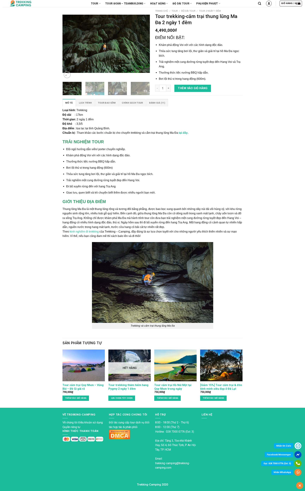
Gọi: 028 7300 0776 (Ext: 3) (277, 463)
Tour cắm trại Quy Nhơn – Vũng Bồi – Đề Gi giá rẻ (83, 386)
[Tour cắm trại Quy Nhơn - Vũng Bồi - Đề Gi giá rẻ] (83, 365)
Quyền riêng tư (71, 427)
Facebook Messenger (279, 454)
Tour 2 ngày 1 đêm (210, 10)
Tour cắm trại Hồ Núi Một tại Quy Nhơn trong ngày (172, 386)
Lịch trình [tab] (85, 102)
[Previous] (68, 43)
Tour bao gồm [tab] (107, 102)
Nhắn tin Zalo (283, 445)
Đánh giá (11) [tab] (157, 102)
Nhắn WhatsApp (282, 472)
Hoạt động (158, 3)
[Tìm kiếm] (259, 3)
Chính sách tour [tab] (132, 102)
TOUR (94, 3)
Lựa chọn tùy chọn (122, 398)
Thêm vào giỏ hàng (192, 88)
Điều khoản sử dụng (90, 422)
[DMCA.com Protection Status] (119, 434)
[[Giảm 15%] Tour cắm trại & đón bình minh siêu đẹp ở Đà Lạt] (221, 365)
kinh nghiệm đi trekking (84, 231)
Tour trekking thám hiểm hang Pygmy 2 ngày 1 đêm (128, 386)
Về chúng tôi (69, 422)
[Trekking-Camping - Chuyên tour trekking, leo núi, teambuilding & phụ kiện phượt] (25, 3)
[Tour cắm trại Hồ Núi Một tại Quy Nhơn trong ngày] (175, 365)
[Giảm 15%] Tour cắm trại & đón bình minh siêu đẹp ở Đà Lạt (221, 386)
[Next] (143, 43)
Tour (175, 10)
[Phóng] (67, 74)
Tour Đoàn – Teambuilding (124, 3)
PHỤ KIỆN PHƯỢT (207, 3)
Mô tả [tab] (69, 102)
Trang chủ (161, 10)
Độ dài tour (181, 3)
